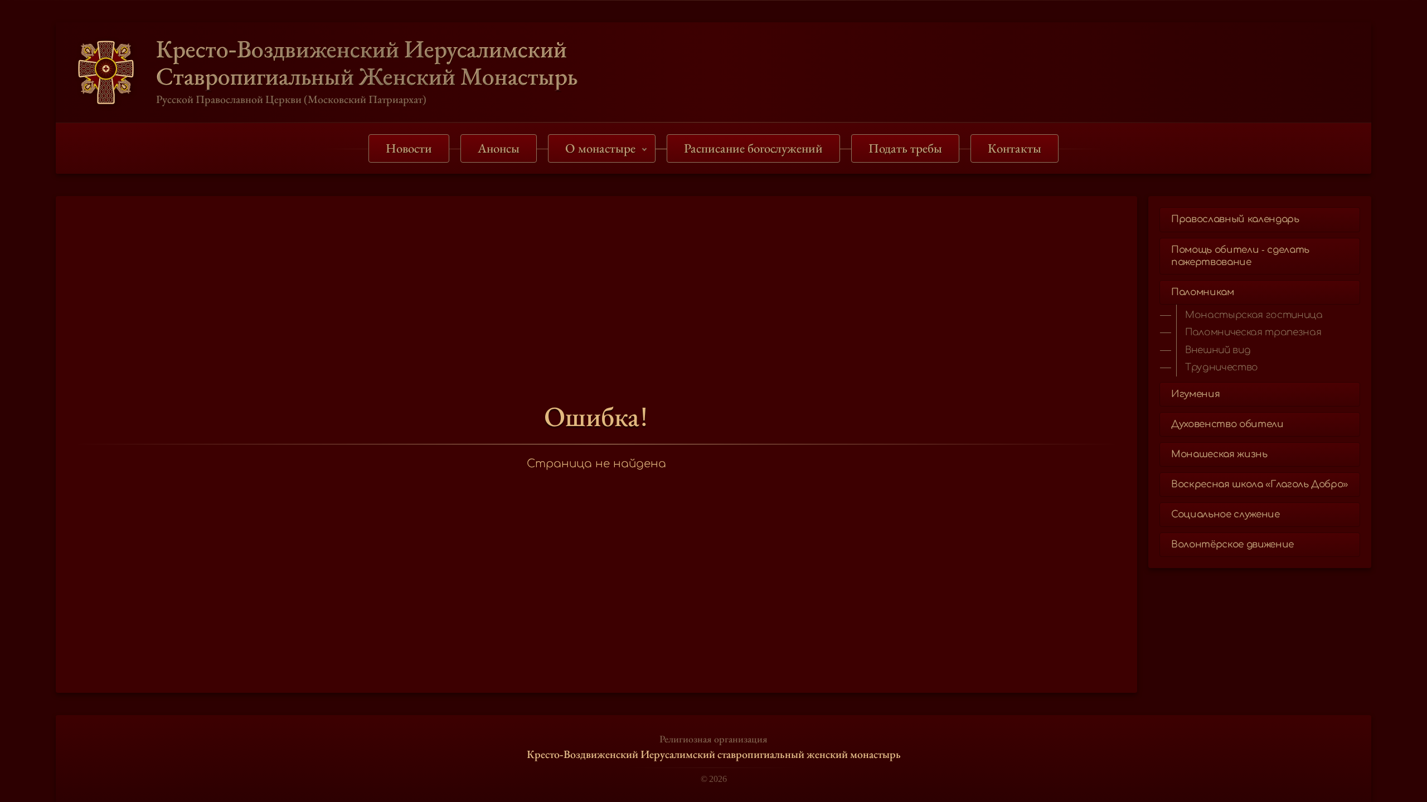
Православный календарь (1235, 219)
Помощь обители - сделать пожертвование (1240, 255)
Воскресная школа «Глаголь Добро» (1259, 484)
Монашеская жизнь (1219, 454)
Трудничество (1221, 367)
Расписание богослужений (753, 148)
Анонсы (499, 148)
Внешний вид (1217, 350)
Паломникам (1202, 292)
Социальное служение (1225, 514)
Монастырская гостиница (1254, 315)
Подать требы (905, 148)
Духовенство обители (1227, 424)
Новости (409, 148)
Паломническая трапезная (1253, 332)
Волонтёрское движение (1232, 544)
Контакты (1014, 148)
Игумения (1195, 394)
